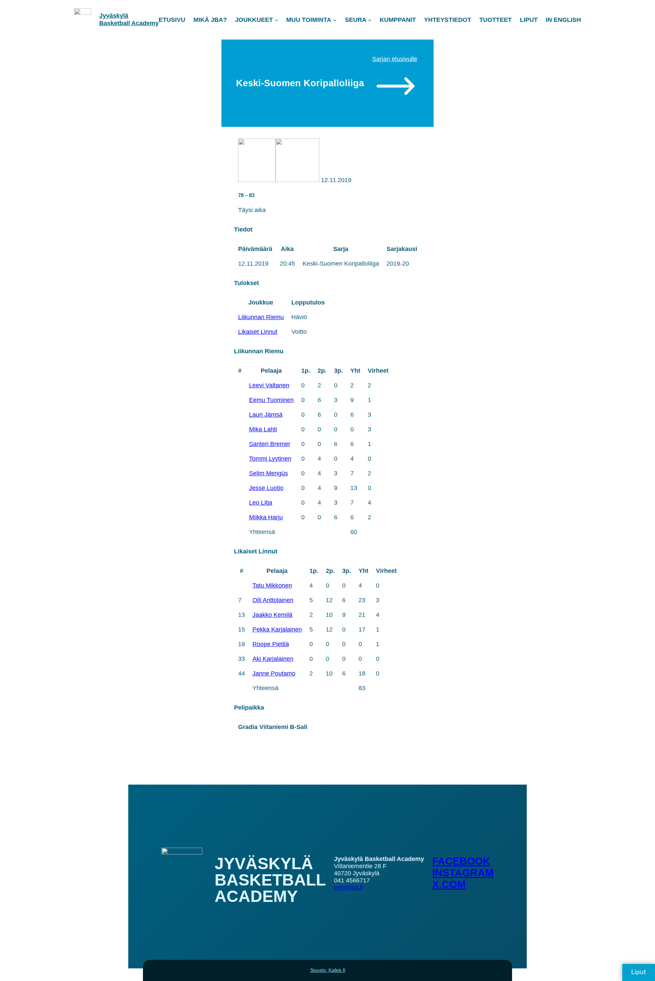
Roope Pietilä (270, 644)
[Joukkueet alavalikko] (276, 20)
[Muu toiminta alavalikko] (335, 20)
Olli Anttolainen (272, 600)
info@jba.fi (348, 887)
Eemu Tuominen (271, 400)
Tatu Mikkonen (272, 585)
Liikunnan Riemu (261, 317)
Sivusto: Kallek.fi (327, 970)
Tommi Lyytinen (270, 458)
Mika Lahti (263, 429)
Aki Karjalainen (272, 658)
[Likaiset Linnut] (297, 180)
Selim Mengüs (268, 473)
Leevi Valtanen (269, 385)
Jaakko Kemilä (272, 614)
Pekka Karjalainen (277, 629)
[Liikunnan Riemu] (257, 180)
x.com (449, 884)
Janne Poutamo (273, 673)
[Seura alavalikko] (370, 20)
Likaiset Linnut (257, 331)
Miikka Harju (266, 517)
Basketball (115, 23)
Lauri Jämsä (265, 414)
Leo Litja (260, 502)
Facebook (461, 861)
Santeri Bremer (269, 444)
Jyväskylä (113, 15)
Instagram (463, 872)
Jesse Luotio (266, 488)
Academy (145, 23)
